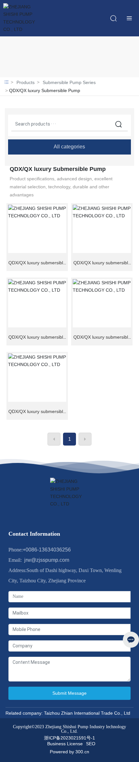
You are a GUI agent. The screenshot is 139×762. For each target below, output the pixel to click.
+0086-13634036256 (47, 549)
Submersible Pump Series (69, 82)
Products (25, 82)
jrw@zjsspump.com (45, 560)
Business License (65, 743)
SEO (90, 743)
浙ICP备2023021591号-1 (69, 738)
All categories (69, 146)
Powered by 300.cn (69, 751)
